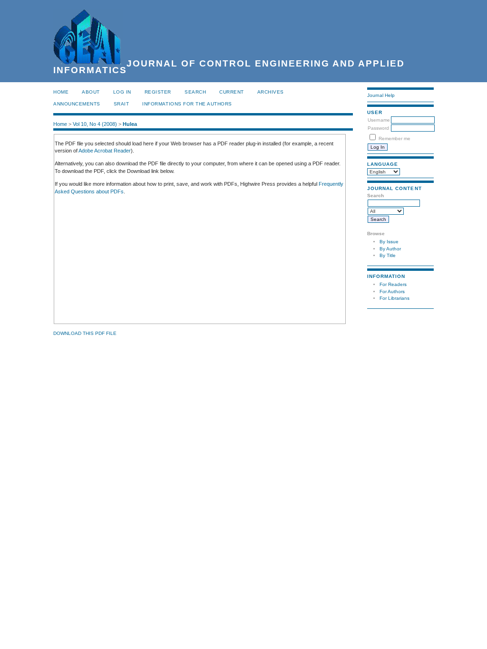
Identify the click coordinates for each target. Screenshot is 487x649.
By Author (390, 248)
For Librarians (394, 298)
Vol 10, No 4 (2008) (95, 124)
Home (60, 92)
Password (378, 128)
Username (379, 120)
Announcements (76, 103)
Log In (122, 92)
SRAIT (121, 103)
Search (195, 92)
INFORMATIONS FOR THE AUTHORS (187, 103)
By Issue (389, 241)
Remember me (394, 138)
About (91, 92)
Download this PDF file (85, 333)
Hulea (130, 124)
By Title (388, 255)
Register (158, 92)
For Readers (393, 284)
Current (231, 92)
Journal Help (381, 95)
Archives (270, 92)
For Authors (392, 291)
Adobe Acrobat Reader (104, 150)
